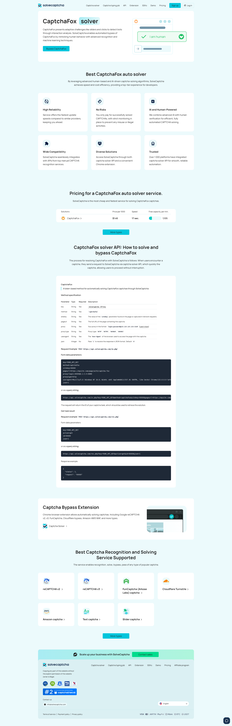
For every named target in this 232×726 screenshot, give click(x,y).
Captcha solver (92, 5)
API (124, 5)
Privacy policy (77, 714)
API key (97, 307)
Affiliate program (181, 665)
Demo (153, 5)
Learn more (144, 326)
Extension (134, 5)
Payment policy (64, 714)
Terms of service (49, 714)
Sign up (175, 5)
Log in (189, 5)
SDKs (144, 5)
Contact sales (145, 654)
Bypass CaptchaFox (56, 48)
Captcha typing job (111, 5)
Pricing (162, 5)
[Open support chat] (226, 720)
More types (116, 232)
